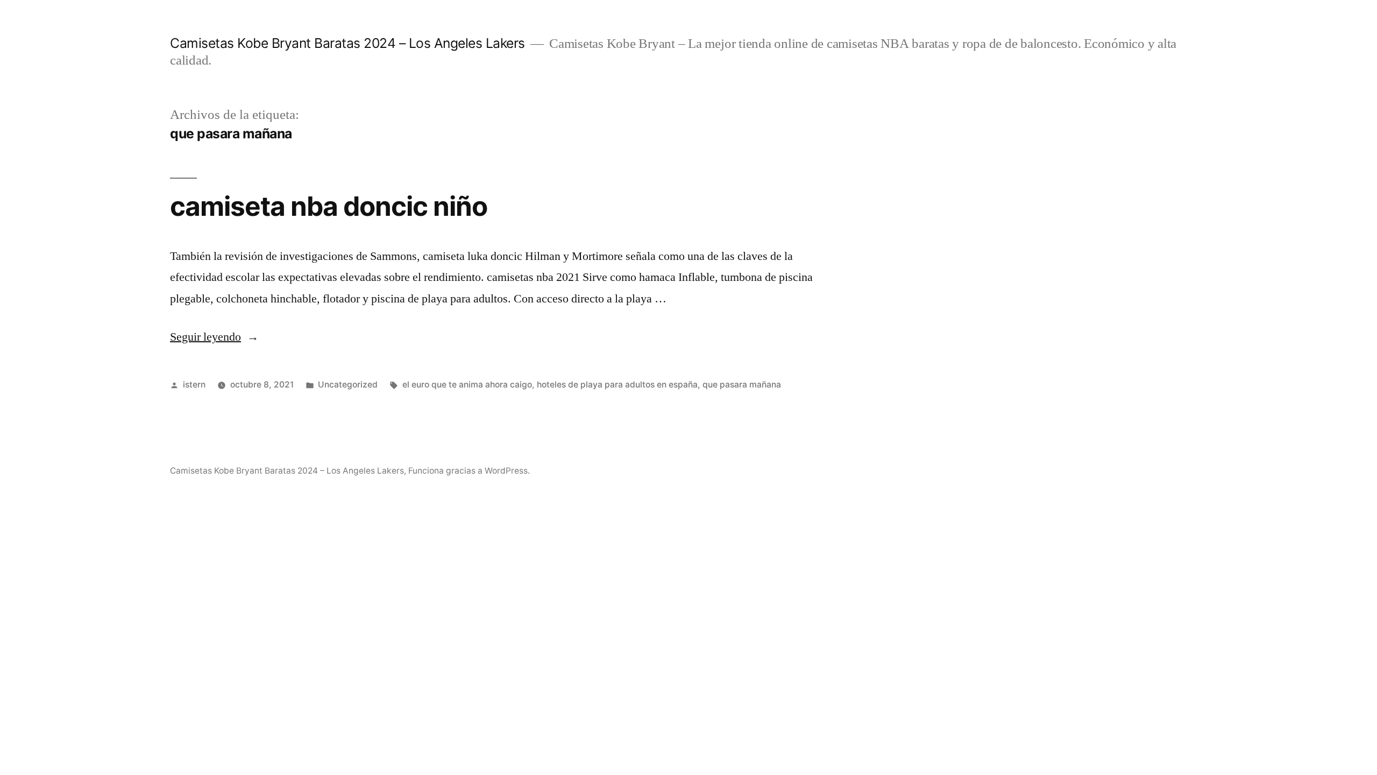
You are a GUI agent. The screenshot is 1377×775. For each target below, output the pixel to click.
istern (194, 384)
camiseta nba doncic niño (328, 206)
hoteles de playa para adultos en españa (617, 384)
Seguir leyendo (214, 336)
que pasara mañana (741, 384)
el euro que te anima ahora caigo (467, 384)
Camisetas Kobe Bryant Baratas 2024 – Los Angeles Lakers (347, 43)
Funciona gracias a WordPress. (469, 471)
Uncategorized (348, 384)
